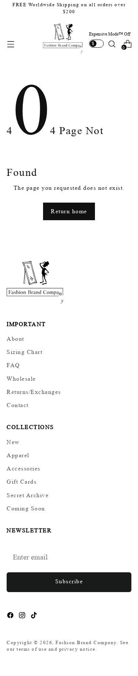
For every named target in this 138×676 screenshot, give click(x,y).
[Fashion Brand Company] (63, 38)
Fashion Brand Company (86, 642)
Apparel (18, 455)
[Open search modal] (111, 43)
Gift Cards (21, 482)
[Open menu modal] (10, 43)
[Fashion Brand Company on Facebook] (11, 616)
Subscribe (69, 581)
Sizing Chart (24, 351)
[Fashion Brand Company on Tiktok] (34, 616)
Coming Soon (26, 508)
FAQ (13, 365)
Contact (18, 405)
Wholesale (21, 378)
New (13, 442)
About (15, 338)
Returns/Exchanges (34, 391)
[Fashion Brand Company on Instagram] (22, 616)
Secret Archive (28, 495)
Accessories (23, 468)
